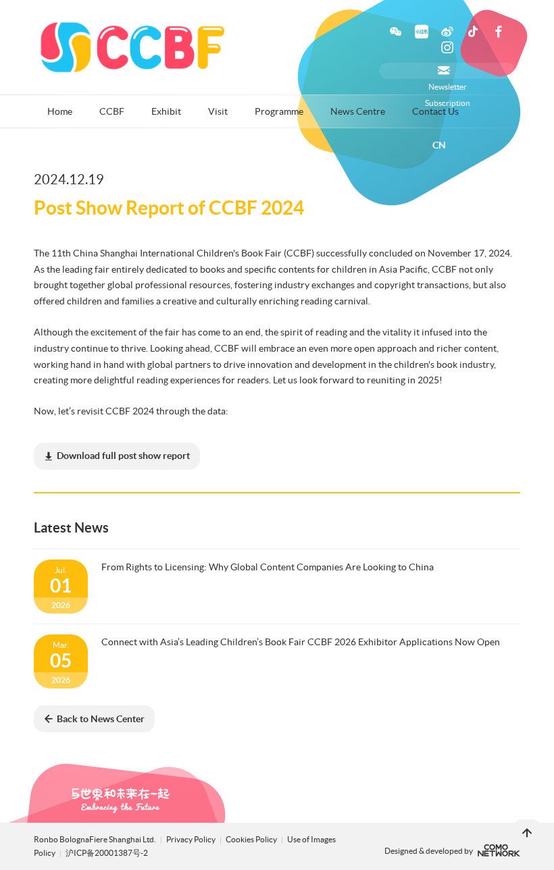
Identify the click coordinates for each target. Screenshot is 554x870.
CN (439, 145)
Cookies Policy (252, 839)
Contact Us (435, 111)
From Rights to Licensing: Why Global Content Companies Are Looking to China (267, 567)
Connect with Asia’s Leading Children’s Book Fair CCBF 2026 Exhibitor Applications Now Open (300, 641)
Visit (218, 111)
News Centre (357, 111)
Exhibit (166, 111)
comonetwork (499, 850)
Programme (279, 111)
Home (59, 111)
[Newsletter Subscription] (447, 71)
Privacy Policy (191, 839)
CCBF (111, 111)
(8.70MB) (123, 455)
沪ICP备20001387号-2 (107, 852)
